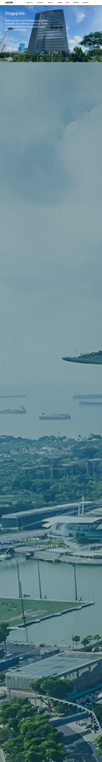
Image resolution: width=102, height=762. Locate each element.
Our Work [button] (39, 2)
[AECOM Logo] (9, 2)
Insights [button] (50, 2)
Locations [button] (85, 2)
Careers (60, 2)
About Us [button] (29, 2)
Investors (75, 2)
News (67, 2)
